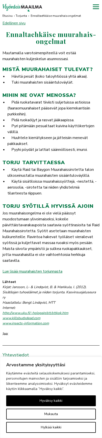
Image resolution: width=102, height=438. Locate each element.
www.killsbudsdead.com (21, 318)
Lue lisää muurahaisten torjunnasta (32, 271)
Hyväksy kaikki (51, 400)
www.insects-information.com (25, 323)
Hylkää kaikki (51, 427)
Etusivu (7, 16)
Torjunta (21, 16)
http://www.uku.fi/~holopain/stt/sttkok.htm (35, 313)
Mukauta (51, 414)
